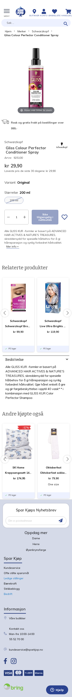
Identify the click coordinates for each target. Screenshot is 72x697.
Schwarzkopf (40, 31)
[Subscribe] (60, 520)
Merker (21, 31)
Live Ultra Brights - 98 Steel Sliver (53, 326)
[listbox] (36, 200)
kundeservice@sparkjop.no (26, 649)
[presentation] (36, 360)
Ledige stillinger (13, 578)
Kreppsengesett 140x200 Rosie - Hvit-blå (18, 472)
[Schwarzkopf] (62, 150)
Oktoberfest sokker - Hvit (53, 472)
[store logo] (20, 11)
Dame (36, 538)
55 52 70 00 (16, 639)
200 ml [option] (14, 200)
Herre (36, 544)
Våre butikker (17, 618)
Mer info (11, 246)
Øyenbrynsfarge (36, 550)
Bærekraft (10, 583)
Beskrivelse (14, 359)
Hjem (8, 31)
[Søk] (66, 24)
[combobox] (36, 23)
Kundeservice (12, 568)
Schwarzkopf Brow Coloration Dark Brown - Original (18, 326)
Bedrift (8, 594)
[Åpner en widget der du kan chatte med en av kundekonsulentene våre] (57, 690)
